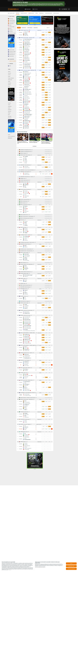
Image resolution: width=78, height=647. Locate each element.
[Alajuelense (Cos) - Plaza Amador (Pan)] (35, 340)
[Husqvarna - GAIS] (35, 406)
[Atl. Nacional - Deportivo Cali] (35, 237)
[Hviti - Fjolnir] (35, 298)
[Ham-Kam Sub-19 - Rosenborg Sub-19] (35, 357)
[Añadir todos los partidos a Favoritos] (18, 30)
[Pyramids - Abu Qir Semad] (35, 260)
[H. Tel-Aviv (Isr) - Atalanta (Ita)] (35, 107)
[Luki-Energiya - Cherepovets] (35, 385)
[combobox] (48, 27)
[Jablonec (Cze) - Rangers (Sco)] (35, 75)
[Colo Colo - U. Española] (35, 229)
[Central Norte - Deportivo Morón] (35, 167)
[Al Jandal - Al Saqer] (35, 162)
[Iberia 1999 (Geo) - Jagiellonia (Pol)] (35, 42)
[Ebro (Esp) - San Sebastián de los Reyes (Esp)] (35, 330)
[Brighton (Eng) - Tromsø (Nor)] (35, 117)
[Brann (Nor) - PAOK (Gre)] (35, 87)
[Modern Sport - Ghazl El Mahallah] (35, 254)
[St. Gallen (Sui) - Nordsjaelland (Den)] (35, 110)
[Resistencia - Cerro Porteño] (35, 365)
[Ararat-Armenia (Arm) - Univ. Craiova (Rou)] (35, 40)
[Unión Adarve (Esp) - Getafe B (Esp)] (35, 317)
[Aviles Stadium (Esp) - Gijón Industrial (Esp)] (35, 327)
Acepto (71, 563)
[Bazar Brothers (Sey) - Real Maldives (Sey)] (35, 322)
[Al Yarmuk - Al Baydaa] (35, 444)
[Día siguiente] (52, 27)
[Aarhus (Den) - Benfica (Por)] (35, 57)
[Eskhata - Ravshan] (35, 421)
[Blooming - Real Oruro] (35, 191)
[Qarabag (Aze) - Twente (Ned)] (35, 80)
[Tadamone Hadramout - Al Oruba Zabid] (35, 449)
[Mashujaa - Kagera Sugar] (35, 414)
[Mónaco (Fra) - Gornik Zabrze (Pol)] (35, 85)
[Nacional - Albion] (35, 429)
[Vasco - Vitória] (35, 209)
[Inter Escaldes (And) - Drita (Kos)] (35, 95)
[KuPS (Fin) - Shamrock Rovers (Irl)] (35, 72)
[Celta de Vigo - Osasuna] (35, 32)
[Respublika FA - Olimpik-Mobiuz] (35, 436)
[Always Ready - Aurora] (35, 194)
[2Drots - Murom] (35, 387)
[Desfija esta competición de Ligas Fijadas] (30, 30)
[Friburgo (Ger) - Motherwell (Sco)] (35, 82)
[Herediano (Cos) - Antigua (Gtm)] (35, 335)
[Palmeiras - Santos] (35, 207)
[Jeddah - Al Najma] (35, 159)
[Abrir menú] (69, 9)
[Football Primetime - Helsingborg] (35, 404)
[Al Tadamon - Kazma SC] (35, 307)
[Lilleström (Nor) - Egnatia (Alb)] (35, 47)
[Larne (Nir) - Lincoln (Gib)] (35, 125)
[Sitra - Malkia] (35, 186)
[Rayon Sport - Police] (35, 377)
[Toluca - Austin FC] (35, 347)
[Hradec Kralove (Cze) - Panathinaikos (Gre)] (35, 92)
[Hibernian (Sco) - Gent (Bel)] (35, 122)
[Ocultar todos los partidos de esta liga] (52, 30)
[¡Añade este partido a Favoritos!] (18, 32)
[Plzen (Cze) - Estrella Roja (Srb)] (35, 52)
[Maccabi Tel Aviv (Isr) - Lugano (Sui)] (35, 77)
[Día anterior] (44, 27)
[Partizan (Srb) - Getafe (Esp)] (35, 127)
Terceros (9, 569)
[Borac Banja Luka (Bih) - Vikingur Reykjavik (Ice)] (35, 115)
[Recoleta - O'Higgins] (35, 232)
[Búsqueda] (60, 9)
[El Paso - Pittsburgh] (35, 266)
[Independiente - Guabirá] (35, 196)
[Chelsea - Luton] (35, 291)
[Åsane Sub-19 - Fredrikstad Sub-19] (35, 355)
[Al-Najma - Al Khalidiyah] (35, 184)
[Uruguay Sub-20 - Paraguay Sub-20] (35, 312)
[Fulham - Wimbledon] (35, 293)
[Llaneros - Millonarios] (35, 239)
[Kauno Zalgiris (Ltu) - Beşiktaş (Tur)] (35, 45)
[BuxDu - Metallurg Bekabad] (35, 439)
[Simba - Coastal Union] (35, 416)
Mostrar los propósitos (71, 568)
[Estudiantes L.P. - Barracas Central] (35, 174)
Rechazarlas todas (71, 566)
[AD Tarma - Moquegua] (35, 370)
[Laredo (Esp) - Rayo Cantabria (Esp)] (35, 325)
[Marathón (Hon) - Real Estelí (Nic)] (35, 337)
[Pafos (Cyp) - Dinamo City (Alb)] (35, 97)
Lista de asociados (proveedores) (40, 567)
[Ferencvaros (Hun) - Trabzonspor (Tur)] (35, 67)
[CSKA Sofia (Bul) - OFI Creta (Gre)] (35, 60)
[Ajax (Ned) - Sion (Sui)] (35, 105)
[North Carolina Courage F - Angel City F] (35, 275)
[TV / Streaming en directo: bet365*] (40, 173)
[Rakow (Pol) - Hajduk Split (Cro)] (35, 100)
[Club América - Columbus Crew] (35, 350)
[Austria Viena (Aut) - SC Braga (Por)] (35, 112)
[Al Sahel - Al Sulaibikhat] (35, 305)
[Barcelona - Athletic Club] (35, 35)
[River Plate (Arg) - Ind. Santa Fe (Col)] (35, 395)
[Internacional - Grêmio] (35, 212)
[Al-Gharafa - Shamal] (35, 222)
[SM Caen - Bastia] (35, 280)
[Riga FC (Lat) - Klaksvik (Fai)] (35, 102)
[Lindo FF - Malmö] (35, 409)
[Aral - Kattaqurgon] (35, 434)
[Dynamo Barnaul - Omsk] (35, 382)
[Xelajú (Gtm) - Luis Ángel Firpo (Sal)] (35, 342)
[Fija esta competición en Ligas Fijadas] (32, 150)
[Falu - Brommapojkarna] (35, 401)
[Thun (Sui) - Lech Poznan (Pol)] (35, 62)
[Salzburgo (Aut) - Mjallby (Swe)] (35, 55)
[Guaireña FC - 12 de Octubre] (35, 362)
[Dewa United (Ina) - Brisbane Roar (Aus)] (35, 320)
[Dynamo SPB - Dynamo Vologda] (35, 390)
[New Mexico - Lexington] (35, 269)
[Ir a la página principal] (14, 9)
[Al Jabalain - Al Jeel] (35, 157)
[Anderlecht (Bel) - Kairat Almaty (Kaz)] (35, 65)
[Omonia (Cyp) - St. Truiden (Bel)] (35, 50)
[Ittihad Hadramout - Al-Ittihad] (35, 446)
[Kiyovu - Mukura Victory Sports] (35, 375)
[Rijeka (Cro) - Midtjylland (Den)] (35, 120)
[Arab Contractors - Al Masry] (35, 257)
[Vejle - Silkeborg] (35, 246)
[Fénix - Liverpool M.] (35, 426)
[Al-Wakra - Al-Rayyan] (35, 224)
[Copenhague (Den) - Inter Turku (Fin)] (35, 90)
